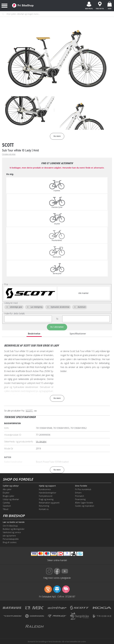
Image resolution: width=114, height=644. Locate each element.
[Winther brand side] (57, 608)
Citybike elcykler (9, 154)
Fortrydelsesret (45, 496)
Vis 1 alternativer (57, 327)
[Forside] (23, 5)
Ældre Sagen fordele (84, 502)
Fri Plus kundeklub (83, 489)
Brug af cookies (10, 542)
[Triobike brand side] (102, 616)
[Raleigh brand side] (34, 626)
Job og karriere (9, 535)
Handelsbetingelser (47, 492)
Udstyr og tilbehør (11, 499)
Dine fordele (81, 486)
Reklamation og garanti (49, 502)
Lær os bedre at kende (13, 522)
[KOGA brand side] (102, 608)
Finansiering (80, 499)
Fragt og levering (46, 499)
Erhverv (78, 492)
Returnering (44, 506)
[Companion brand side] (34, 616)
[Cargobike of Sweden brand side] (79, 616)
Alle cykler (7, 489)
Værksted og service (12, 532)
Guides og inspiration (84, 506)
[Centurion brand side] (12, 616)
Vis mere (57, 398)
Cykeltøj (6, 502)
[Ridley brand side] (57, 616)
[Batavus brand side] (12, 608)
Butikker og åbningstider (13, 529)
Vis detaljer (41, 441)
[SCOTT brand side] (79, 608)
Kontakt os (44, 509)
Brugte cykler (8, 496)
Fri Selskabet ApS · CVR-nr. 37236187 (57, 596)
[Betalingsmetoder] (54, 553)
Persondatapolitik (11, 539)
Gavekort (7, 506)
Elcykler (6, 492)
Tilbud (5, 509)
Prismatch (79, 496)
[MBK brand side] (34, 608)
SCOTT (8, 145)
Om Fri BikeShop (10, 525)
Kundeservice (45, 489)
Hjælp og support (47, 486)
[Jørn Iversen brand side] (79, 626)
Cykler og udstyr (11, 486)
